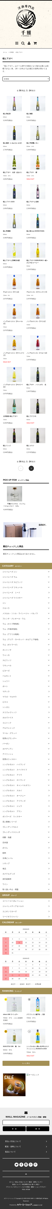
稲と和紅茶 (7, 114)
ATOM (28, 1189)
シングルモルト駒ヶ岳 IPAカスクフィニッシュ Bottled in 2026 (38, 1048)
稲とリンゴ (7, 445)
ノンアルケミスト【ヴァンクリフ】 (13, 354)
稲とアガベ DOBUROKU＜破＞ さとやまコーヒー (37, 262)
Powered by (13, 1205)
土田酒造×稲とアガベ (10, 416)
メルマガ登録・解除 (27, 1187)
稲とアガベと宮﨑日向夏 (11, 260)
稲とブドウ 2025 (9, 202)
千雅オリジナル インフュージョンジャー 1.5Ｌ (14, 505)
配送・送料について (35, 1182)
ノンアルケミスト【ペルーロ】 (37, 353)
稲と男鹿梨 (7, 231)
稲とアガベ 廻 (32, 172)
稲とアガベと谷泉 (33, 202)
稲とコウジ (30, 445)
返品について (16, 1184)
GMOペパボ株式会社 (36, 1198)
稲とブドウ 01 (31, 416)
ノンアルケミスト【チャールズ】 (13, 322)
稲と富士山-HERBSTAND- (36, 231)
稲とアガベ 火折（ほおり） (13, 172)
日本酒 (12, 52)
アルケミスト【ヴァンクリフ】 (37, 292)
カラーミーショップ (9, 1198)
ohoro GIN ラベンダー (10, 1014)
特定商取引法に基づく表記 (30, 1184)
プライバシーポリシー (13, 1187)
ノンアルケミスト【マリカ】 (36, 321)
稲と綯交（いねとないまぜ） (13, 143)
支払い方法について (21, 1182)
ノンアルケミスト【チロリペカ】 (13, 386)
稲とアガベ (19, 52)
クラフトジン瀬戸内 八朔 (36, 1014)
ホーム (5, 52)
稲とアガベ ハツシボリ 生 (36, 385)
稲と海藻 (30, 114)
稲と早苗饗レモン (33, 143)
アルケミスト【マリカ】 (11, 292)
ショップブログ (40, 1187)
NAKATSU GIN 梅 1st (11, 1046)
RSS (23, 1189)
